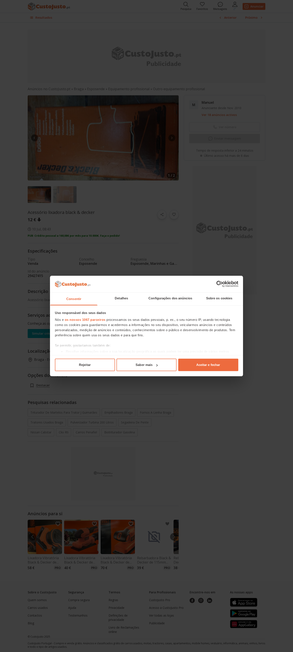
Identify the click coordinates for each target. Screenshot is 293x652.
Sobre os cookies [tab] (219, 298)
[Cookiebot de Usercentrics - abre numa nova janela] (219, 284)
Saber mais (144, 365)
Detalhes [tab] (121, 298)
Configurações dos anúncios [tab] (170, 298)
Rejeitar (85, 365)
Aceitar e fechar (208, 365)
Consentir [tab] (73, 299)
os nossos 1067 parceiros (85, 319)
